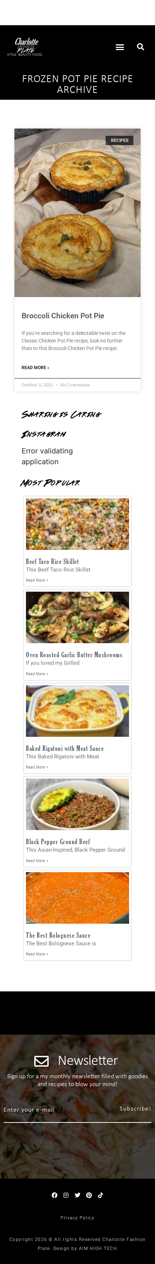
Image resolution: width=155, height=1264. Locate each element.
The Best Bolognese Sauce (58, 935)
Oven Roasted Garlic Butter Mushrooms (74, 654)
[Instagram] (66, 1195)
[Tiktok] (100, 1195)
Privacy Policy (77, 1217)
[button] (120, 47)
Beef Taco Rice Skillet (52, 561)
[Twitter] (77, 1195)
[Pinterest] (89, 1195)
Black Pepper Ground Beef (58, 841)
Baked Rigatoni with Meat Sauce (65, 748)
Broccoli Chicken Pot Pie (63, 315)
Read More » (35, 367)
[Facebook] (54, 1195)
